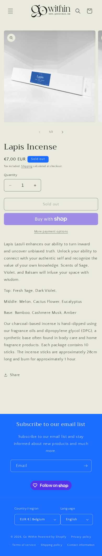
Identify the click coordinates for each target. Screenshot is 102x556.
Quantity (10, 175)
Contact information (80, 545)
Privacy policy (81, 536)
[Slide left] (39, 132)
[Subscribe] (85, 466)
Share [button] (15, 375)
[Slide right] (62, 132)
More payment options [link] (51, 231)
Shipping (26, 166)
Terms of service (24, 545)
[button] (10, 11)
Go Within (30, 536)
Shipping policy (52, 545)
